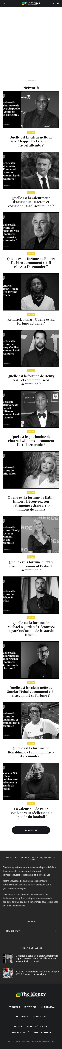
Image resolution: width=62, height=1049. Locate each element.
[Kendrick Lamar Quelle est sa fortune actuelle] (31, 292)
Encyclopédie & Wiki (37, 1026)
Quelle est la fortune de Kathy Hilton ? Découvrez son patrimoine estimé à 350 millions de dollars (31, 503)
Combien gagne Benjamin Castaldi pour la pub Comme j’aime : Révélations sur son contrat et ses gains (37, 958)
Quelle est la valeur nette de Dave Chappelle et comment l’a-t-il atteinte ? (31, 141)
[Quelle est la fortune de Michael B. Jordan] (31, 595)
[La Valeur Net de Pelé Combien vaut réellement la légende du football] (31, 781)
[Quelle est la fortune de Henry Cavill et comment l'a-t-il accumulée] (31, 348)
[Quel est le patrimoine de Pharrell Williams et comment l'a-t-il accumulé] (31, 409)
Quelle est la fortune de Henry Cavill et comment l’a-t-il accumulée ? (31, 380)
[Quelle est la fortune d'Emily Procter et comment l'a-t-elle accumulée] (31, 534)
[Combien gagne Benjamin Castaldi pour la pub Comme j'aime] (8, 958)
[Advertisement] (31, 39)
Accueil (18, 1026)
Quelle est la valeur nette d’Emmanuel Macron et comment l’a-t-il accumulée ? (31, 202)
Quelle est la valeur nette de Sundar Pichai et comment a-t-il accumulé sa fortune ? (31, 691)
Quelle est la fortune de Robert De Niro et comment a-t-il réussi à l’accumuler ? (31, 263)
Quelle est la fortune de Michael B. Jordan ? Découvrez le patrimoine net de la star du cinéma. (31, 629)
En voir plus (31, 830)
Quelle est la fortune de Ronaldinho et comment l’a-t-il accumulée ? (31, 752)
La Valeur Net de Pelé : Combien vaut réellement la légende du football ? (31, 813)
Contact (46, 1032)
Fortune (31, 132)
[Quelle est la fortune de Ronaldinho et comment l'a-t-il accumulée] (31, 720)
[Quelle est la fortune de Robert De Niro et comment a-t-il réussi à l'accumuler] (31, 231)
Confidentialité (20, 1032)
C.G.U (35, 1032)
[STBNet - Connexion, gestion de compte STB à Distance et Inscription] (8, 973)
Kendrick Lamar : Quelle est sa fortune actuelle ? (31, 321)
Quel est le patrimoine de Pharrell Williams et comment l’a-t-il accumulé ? (31, 441)
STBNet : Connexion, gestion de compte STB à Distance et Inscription (37, 973)
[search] (55, 931)
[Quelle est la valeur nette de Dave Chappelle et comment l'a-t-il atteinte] (31, 109)
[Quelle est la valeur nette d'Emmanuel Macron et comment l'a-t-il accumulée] (31, 170)
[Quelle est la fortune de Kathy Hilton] (31, 470)
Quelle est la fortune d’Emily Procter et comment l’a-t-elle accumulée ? (31, 566)
